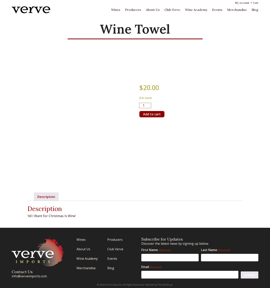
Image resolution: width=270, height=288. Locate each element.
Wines (115, 10)
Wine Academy (196, 10)
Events (217, 10)
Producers (133, 10)
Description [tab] (46, 197)
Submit (249, 275)
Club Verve (172, 10)
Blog (255, 10)
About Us (153, 10)
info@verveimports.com (29, 276)
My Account (242, 3)
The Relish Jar (165, 284)
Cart (255, 3)
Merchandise (237, 10)
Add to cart (152, 114)
